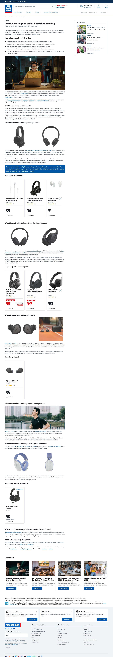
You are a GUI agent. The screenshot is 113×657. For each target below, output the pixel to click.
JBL (51, 150)
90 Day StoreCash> (36, 633)
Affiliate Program (61, 644)
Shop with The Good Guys (39, 625)
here (25, 1)
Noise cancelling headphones (13, 532)
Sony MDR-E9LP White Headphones (55, 199)
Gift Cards (34, 637)
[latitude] (38, 656)
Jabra (9, 343)
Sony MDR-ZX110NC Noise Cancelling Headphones (35, 199)
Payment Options (36, 635)
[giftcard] (41, 656)
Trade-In (59, 635)
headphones (24, 93)
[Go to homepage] (8, 9)
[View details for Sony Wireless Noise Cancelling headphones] (35, 280)
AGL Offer (59, 637)
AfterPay (22, 544)
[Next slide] (60, 198)
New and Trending (62, 633)
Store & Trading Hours (37, 629)
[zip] (25, 656)
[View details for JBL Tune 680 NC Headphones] (56, 280)
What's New (11, 17)
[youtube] (14, 628)
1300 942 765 (60, 7)
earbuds (25, 100)
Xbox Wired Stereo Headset (12, 507)
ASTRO (35, 446)
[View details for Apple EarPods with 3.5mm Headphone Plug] (14, 189)
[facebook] (5, 628)
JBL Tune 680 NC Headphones (53, 290)
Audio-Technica (42, 150)
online (51, 549)
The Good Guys (61, 629)
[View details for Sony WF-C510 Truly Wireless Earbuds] (14, 370)
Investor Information (62, 642)
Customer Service (88, 625)
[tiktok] (11, 628)
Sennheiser (8, 253)
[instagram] (8, 628)
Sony (36, 150)
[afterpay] (34, 656)
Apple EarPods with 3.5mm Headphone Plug (14, 199)
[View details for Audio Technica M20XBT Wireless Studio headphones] (14, 280)
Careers (59, 631)
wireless (31, 100)
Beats (32, 150)
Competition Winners (88, 637)
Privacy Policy (15, 644)
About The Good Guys (63, 625)
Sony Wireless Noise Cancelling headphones (34, 290)
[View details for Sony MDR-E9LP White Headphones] (56, 189)
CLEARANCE (83, 12)
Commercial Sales (87, 644)
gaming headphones (42, 100)
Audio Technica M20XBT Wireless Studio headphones (13, 291)
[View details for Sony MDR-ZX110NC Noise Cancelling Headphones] (35, 189)
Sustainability (60, 640)
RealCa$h (30, 544)
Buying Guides (35, 640)
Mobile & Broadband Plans (38, 631)
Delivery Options (87, 631)
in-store (44, 549)
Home (6, 17)
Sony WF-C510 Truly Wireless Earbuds (12, 381)
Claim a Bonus (87, 635)
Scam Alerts (86, 642)
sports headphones (40, 431)
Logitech (27, 446)
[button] (17, 584)
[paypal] (29, 656)
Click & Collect (86, 633)
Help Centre (86, 629)
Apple (28, 150)
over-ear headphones (14, 100)
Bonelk (19, 446)
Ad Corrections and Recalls (90, 640)
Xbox (22, 446)
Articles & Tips (35, 642)
